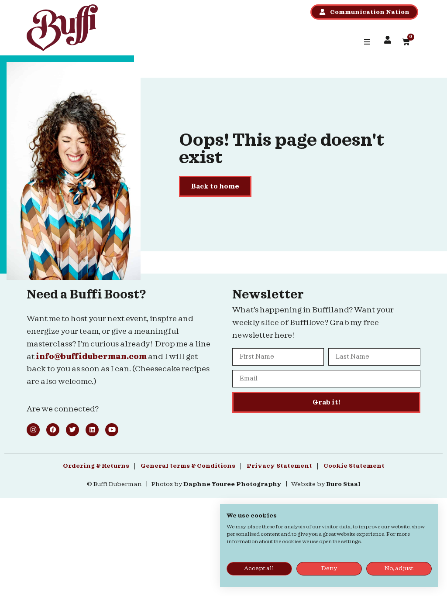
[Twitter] (72, 429)
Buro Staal (343, 484)
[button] (367, 42)
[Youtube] (111, 429)
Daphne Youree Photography (232, 484)
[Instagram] (33, 429)
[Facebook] (52, 429)
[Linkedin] (92, 429)
